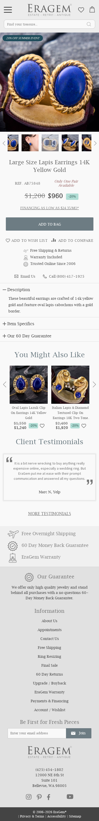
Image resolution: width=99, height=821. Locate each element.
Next (94, 384)
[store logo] (49, 9)
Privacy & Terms (32, 817)
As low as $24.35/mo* (60, 208)
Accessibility (56, 817)
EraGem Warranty (50, 692)
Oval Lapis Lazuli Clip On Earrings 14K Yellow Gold (28, 413)
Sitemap (75, 817)
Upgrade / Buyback (49, 683)
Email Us (28, 277)
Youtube (70, 796)
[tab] (49, 289)
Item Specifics (20, 324)
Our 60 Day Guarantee (29, 336)
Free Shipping (49, 648)
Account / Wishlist (49, 710)
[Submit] (88, 24)
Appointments (50, 630)
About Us (49, 621)
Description (18, 290)
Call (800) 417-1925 (67, 277)
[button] (4, 144)
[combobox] (49, 24)
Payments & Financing (50, 701)
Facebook (48, 797)
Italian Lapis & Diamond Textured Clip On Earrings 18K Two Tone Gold (70, 413)
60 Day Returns (49, 674)
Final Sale (49, 665)
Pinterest (39, 797)
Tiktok (58, 797)
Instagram (28, 797)
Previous (4, 384)
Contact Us (49, 639)
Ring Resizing (49, 657)
